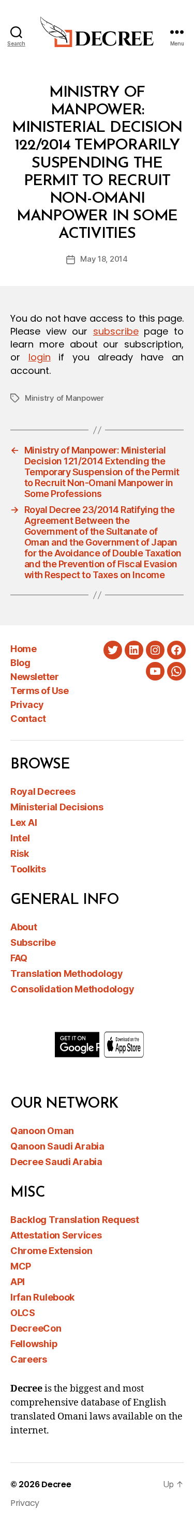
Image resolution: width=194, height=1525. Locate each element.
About (23, 927)
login (39, 357)
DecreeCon (36, 1328)
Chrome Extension (51, 1250)
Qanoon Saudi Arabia (57, 1146)
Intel (20, 838)
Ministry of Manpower (64, 398)
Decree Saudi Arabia (56, 1161)
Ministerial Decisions (56, 807)
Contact (28, 718)
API (17, 1281)
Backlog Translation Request (74, 1219)
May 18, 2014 (104, 259)
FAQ (18, 958)
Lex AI (23, 822)
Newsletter (34, 676)
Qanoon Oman (42, 1130)
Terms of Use (39, 690)
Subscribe (33, 942)
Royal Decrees (43, 791)
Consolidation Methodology (72, 989)
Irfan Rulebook (42, 1297)
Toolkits (28, 869)
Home (23, 648)
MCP (20, 1266)
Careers (28, 1359)
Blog (20, 662)
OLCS (22, 1312)
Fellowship (33, 1343)
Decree (56, 1484)
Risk (19, 853)
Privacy (27, 704)
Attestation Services (56, 1235)
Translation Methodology (66, 973)
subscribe (116, 331)
